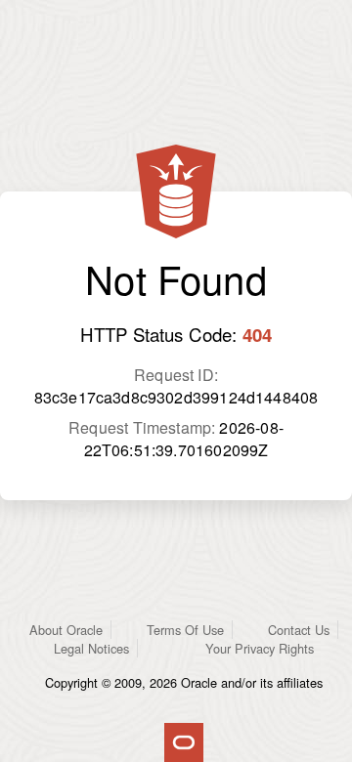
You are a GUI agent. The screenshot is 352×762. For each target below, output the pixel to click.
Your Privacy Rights (259, 648)
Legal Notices (91, 648)
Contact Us (299, 629)
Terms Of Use (185, 629)
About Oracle (66, 629)
